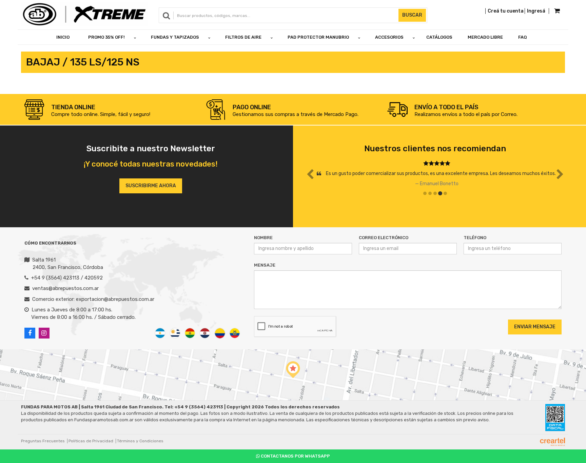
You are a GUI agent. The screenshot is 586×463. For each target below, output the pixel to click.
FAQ (522, 37)
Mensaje (264, 265)
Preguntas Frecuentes (43, 441)
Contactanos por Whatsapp (295, 456)
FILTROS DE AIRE (243, 37)
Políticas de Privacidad (91, 441)
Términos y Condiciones (140, 441)
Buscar (412, 15)
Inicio (63, 37)
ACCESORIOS (389, 37)
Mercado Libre (485, 37)
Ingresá (536, 11)
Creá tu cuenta (506, 11)
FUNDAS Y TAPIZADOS (175, 37)
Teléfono (475, 237)
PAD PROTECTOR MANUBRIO (318, 37)
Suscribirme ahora (150, 186)
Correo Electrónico (383, 237)
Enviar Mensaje (534, 327)
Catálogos (439, 37)
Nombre (263, 237)
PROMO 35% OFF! (106, 37)
